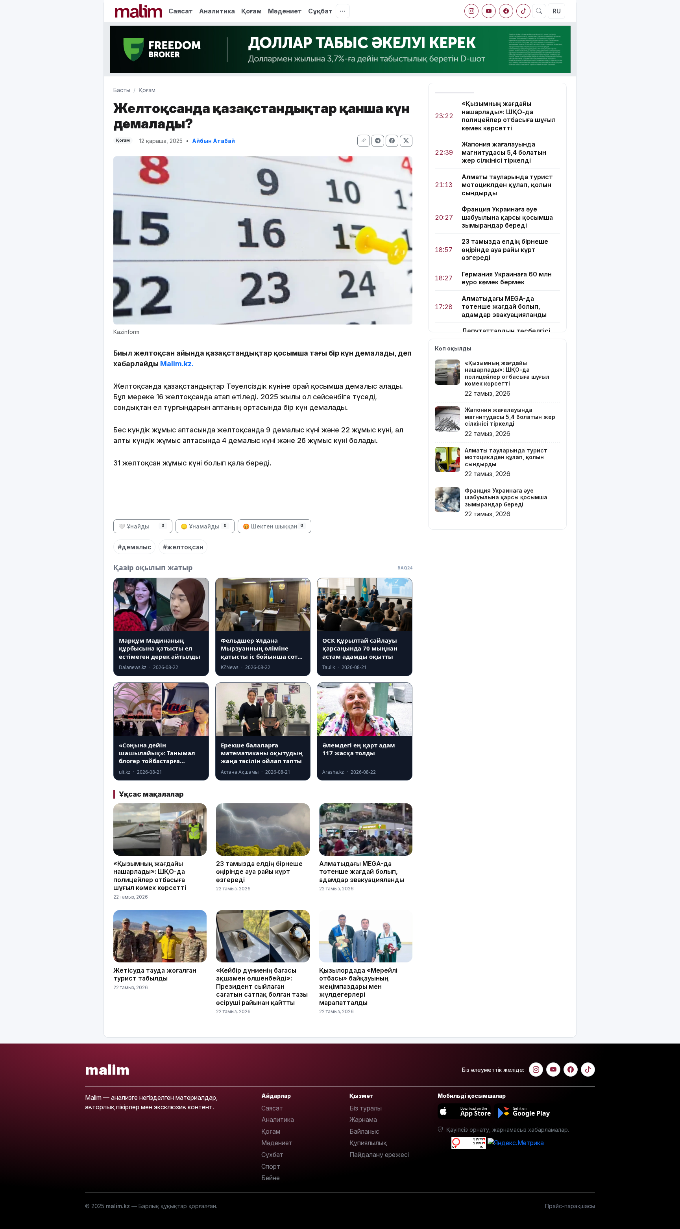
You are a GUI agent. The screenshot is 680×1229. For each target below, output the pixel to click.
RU (556, 11)
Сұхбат (272, 1155)
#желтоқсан (183, 547)
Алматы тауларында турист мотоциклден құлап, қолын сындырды (507, 185)
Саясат (180, 11)
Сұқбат (320, 11)
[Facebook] (506, 11)
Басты (121, 90)
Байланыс (364, 1131)
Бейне (270, 1178)
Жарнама (363, 1119)
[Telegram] (377, 141)
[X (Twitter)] (406, 141)
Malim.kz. (177, 364)
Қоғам (251, 11)
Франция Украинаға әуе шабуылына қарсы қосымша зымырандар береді (507, 217)
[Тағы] (343, 11)
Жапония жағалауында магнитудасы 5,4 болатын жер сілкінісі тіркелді (504, 152)
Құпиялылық (368, 1143)
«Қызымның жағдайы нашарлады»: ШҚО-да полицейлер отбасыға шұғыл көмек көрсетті (509, 116)
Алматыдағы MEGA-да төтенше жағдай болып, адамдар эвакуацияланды (504, 307)
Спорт (270, 1166)
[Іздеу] (539, 11)
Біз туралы (365, 1108)
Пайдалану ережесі (379, 1155)
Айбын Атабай (213, 140)
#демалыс (135, 547)
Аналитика (217, 11)
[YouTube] (489, 11)
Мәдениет (285, 11)
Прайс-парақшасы (570, 1206)
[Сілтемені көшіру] (363, 141)
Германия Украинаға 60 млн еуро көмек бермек (507, 278)
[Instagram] (471, 11)
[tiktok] (523, 11)
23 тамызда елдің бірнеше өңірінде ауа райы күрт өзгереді (505, 249)
